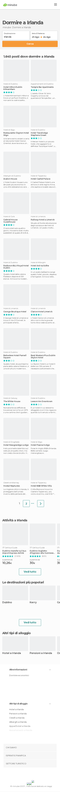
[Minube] (10, 5)
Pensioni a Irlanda (41, 653)
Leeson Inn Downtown (41, 401)
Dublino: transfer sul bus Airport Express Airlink (14, 552)
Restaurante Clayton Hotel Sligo (16, 134)
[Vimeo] (33, 774)
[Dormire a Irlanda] (40, 503)
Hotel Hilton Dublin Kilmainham (12, 88)
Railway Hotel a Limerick (43, 220)
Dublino (7, 602)
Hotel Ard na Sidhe (40, 266)
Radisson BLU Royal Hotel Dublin (16, 267)
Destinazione (9, 32)
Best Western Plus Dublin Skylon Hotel (43, 356)
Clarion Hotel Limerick (41, 312)
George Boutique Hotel (14, 312)
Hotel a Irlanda (11, 653)
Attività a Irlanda (14, 520)
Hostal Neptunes (11, 486)
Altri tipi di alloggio (18, 703)
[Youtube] (37, 774)
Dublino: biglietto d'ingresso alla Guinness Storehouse (42, 552)
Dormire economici (19, 675)
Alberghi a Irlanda (18, 722)
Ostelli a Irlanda (16, 717)
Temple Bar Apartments (42, 87)
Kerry (33, 602)
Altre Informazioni (18, 669)
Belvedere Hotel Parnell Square (14, 356)
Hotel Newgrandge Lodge (16, 445)
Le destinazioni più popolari (23, 582)
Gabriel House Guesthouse (10, 221)
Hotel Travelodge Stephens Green (39, 134)
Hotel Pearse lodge (40, 445)
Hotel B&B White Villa (41, 486)
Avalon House (10, 179)
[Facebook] (25, 774)
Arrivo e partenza (38, 32)
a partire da (7, 559)
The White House (11, 401)
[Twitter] (29, 774)
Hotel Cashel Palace (40, 179)
